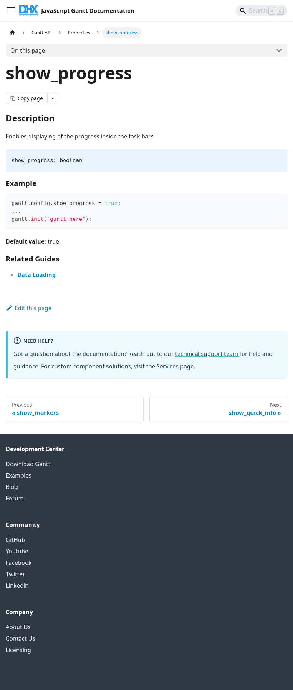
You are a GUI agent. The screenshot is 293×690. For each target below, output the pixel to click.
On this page (27, 50)
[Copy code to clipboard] (278, 202)
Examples (18, 475)
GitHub (15, 540)
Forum (15, 498)
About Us (18, 627)
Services (168, 366)
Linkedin (17, 585)
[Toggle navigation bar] (11, 11)
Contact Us (20, 638)
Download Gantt (28, 464)
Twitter (15, 574)
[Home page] (12, 32)
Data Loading (36, 275)
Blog (12, 487)
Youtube (17, 551)
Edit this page (33, 308)
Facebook (19, 563)
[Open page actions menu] (52, 98)
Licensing (18, 650)
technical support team (207, 354)
